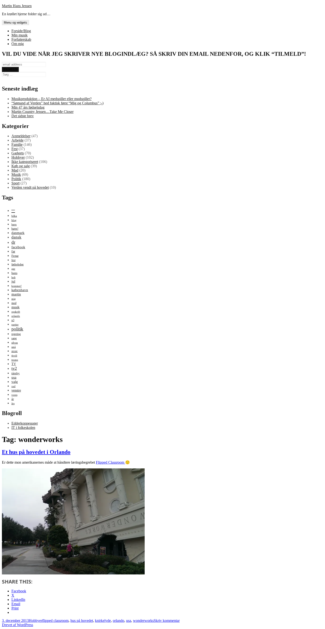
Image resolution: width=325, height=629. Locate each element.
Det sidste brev (22, 116)
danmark (18, 233)
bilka (14, 216)
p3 (12, 320)
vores (14, 395)
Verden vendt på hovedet (30, 187)
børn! (14, 228)
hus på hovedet (81, 621)
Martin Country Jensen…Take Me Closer (42, 112)
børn (14, 224)
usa (13, 377)
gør (13, 269)
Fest (14, 149)
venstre (16, 390)
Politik (16, 179)
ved (13, 386)
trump (14, 360)
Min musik (19, 35)
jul (13, 281)
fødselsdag (17, 264)
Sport (15, 183)
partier (15, 324)
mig (13, 299)
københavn (19, 290)
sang (14, 338)
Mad (14, 170)
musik (15, 307)
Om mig (17, 44)
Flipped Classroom (110, 462)
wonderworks (143, 621)
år (12, 399)
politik (17, 328)
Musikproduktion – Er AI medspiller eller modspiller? (51, 99)
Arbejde (17, 140)
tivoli (14, 355)
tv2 (14, 368)
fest (13, 260)
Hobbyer (18, 157)
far (13, 251)
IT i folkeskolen (23, 428)
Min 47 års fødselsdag (27, 107)
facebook (18, 247)
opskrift (15, 311)
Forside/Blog (21, 31)
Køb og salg (20, 166)
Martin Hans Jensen (17, 6)
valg (14, 382)
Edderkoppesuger (24, 423)
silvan (14, 342)
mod (13, 303)
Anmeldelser (20, 136)
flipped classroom (55, 621)
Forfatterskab (21, 39)
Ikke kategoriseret (24, 162)
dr (13, 242)
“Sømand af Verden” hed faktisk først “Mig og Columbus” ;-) (57, 103)
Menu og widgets (15, 22)
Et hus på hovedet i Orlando (36, 452)
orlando (15, 316)
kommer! (16, 286)
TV (13, 364)
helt (13, 277)
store (14, 351)
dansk (16, 237)
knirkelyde (103, 621)
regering (16, 334)
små (13, 347)
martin (16, 294)
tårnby (15, 373)
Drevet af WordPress (17, 625)
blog (13, 220)
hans (14, 273)
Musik (16, 174)
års (13, 403)
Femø (15, 256)
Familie (17, 144)
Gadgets (17, 153)
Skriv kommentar (167, 621)
